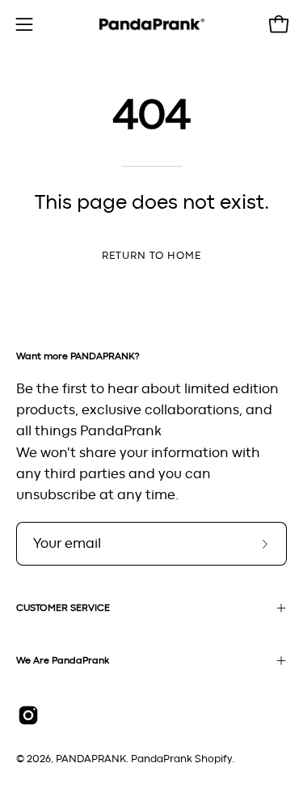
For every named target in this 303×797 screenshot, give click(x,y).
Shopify (213, 759)
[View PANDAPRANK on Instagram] (28, 715)
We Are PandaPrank (62, 660)
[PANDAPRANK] (151, 25)
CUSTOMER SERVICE (63, 608)
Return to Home (151, 256)
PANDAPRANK (91, 759)
